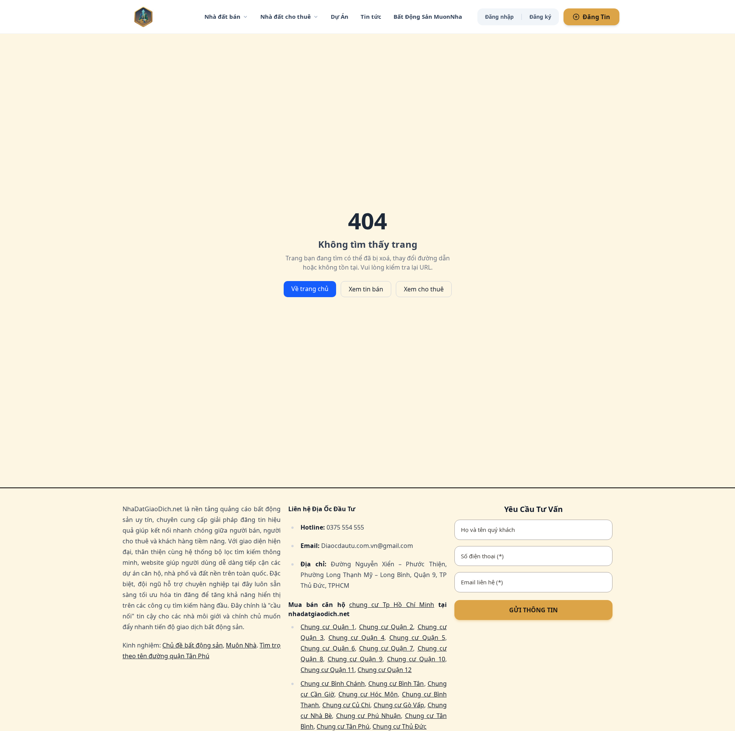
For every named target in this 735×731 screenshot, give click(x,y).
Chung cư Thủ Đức (399, 726)
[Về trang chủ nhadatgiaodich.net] (158, 16)
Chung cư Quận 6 (327, 648)
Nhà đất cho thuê (285, 16)
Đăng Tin (596, 17)
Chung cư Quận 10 (416, 659)
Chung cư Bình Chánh (333, 683)
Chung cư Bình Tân (396, 683)
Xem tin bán (366, 289)
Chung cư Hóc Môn (368, 694)
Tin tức (371, 16)
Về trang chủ (309, 289)
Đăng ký (540, 16)
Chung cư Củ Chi (346, 705)
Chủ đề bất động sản (192, 645)
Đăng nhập (499, 16)
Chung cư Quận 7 (386, 648)
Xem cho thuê (424, 289)
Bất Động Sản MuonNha (428, 16)
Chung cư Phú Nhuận (368, 715)
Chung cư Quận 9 (355, 659)
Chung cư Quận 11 (327, 670)
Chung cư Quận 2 (386, 627)
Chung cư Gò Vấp (399, 705)
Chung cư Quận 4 (356, 637)
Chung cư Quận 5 (417, 637)
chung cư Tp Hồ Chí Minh (391, 604)
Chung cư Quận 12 (385, 670)
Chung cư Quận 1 (327, 627)
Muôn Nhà (241, 645)
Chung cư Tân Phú (343, 726)
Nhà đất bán (222, 16)
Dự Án (339, 16)
